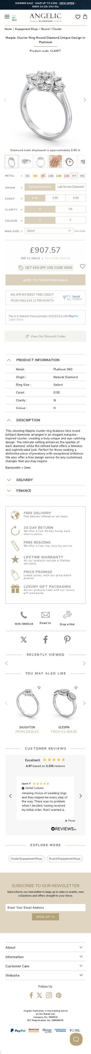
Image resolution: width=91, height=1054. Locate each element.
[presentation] (6, 101)
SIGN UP (45, 916)
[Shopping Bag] (85, 16)
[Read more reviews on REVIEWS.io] (63, 829)
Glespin (63, 727)
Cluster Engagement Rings (26, 858)
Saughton (27, 727)
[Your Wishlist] (78, 16)
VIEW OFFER (66, 3)
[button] (11, 796)
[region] (45, 796)
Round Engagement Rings (64, 858)
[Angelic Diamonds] (46, 18)
